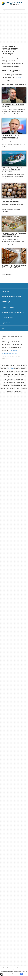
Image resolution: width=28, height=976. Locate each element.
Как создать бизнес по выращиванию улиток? (10, 200)
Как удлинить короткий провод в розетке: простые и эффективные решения (14, 234)
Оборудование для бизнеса (11, 296)
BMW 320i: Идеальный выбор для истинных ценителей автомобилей (12, 169)
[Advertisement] (14, 28)
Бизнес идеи (6, 291)
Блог (3, 328)
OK (21, 973)
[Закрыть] (1, 974)
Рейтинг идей (6, 301)
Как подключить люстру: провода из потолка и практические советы (11, 137)
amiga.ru (11, 368)
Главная (4, 286)
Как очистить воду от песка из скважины (13, 105)
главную (18, 77)
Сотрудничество (7, 317)
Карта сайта (6, 323)
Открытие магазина (8, 307)
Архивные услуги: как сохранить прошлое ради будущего (14, 266)
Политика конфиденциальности (13, 312)
